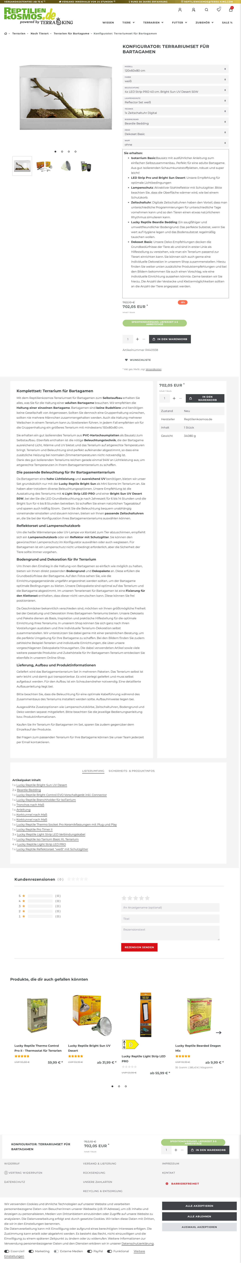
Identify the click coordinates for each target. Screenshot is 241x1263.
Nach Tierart (39, 33)
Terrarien (152, 22)
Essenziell (17, 1251)
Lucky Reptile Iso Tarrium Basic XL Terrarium (47, 839)
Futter (178, 22)
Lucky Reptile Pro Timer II (34, 829)
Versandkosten (153, 369)
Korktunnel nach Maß (31, 814)
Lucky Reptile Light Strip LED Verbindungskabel (51, 834)
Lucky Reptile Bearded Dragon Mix (198, 1048)
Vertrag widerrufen (25, 1172)
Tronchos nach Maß (30, 804)
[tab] (93, 771)
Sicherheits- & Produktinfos (132, 770)
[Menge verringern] (144, 339)
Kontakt (168, 1172)
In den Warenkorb (172, 339)
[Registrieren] (194, 10)
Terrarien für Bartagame (71, 33)
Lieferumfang (93, 770)
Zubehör (203, 22)
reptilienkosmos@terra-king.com (208, 1)
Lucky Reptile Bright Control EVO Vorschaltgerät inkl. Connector (61, 795)
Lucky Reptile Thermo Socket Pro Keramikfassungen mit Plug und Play (66, 824)
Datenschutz (14, 1182)
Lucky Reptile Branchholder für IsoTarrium (46, 800)
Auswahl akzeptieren (199, 1227)
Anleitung (23, 809)
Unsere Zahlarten (97, 1182)
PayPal (98, 1251)
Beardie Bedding (29, 790)
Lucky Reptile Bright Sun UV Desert (41, 785)
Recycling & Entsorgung (103, 1191)
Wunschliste (140, 360)
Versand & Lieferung (99, 1163)
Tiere (127, 22)
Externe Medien (71, 1251)
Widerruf (12, 1163)
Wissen (108, 22)
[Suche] (207, 10)
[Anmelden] (180, 10)
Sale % (227, 22)
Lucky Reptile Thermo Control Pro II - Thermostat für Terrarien (38, 1048)
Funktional (121, 1251)
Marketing (42, 1251)
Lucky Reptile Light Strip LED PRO (41, 844)
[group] (38, 1015)
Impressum (170, 1163)
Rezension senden (139, 947)
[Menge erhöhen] (137, 339)
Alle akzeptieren (199, 1205)
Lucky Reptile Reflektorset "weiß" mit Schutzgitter (52, 849)
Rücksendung (94, 1172)
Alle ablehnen (199, 1216)
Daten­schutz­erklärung (138, 1243)
